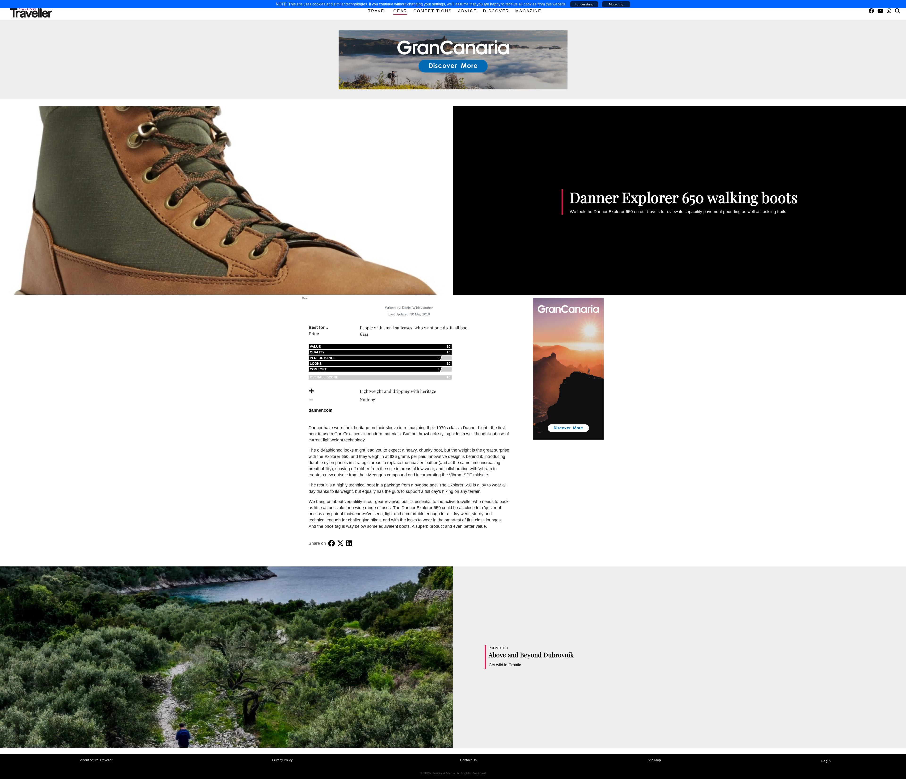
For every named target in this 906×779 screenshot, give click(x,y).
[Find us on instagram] (889, 11)
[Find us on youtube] (880, 11)
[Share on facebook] (331, 543)
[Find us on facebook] (871, 11)
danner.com (320, 410)
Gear (400, 11)
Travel (377, 11)
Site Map (654, 760)
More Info (616, 4)
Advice (467, 11)
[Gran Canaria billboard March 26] (453, 59)
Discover (496, 11)
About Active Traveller (96, 760)
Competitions (432, 11)
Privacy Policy (282, 760)
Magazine (528, 11)
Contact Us (468, 760)
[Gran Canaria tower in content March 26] (568, 368)
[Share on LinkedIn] (349, 543)
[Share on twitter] (340, 543)
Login (826, 761)
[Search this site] (897, 11)
